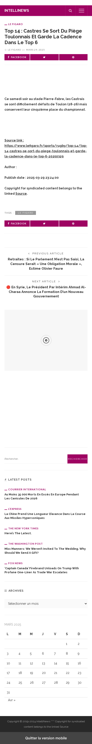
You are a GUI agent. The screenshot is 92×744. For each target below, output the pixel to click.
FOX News (15, 563)
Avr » (11, 700)
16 (79, 663)
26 (32, 682)
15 (67, 663)
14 (55, 663)
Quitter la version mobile (46, 738)
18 (20, 673)
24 (8, 682)
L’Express (15, 508)
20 (44, 673)
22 (67, 673)
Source (21, 193)
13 (43, 663)
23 (79, 673)
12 (31, 663)
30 (80, 682)
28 (56, 682)
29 (67, 682)
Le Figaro (15, 24)
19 (31, 673)
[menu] (81, 10)
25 (20, 682)
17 (8, 673)
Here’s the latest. (17, 533)
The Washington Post (25, 543)
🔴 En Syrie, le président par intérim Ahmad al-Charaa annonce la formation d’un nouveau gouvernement (46, 291)
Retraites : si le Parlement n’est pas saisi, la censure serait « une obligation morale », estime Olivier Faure (46, 263)
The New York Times (23, 528)
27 (43, 682)
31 (8, 692)
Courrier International (27, 489)
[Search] (70, 10)
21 (55, 673)
